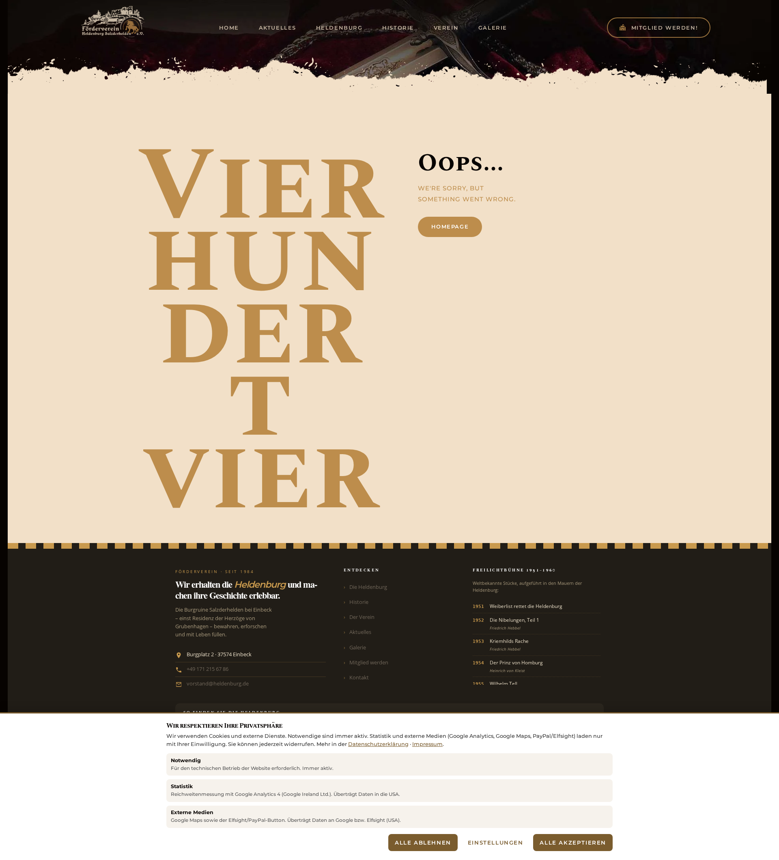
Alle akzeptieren (573, 842)
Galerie (357, 647)
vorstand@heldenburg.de (218, 683)
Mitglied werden (368, 662)
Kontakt (359, 677)
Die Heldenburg (368, 587)
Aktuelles (360, 632)
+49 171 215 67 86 (207, 669)
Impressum (427, 744)
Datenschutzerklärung (378, 744)
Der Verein (361, 617)
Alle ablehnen (423, 842)
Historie (358, 602)
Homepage (450, 226)
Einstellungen (495, 842)
